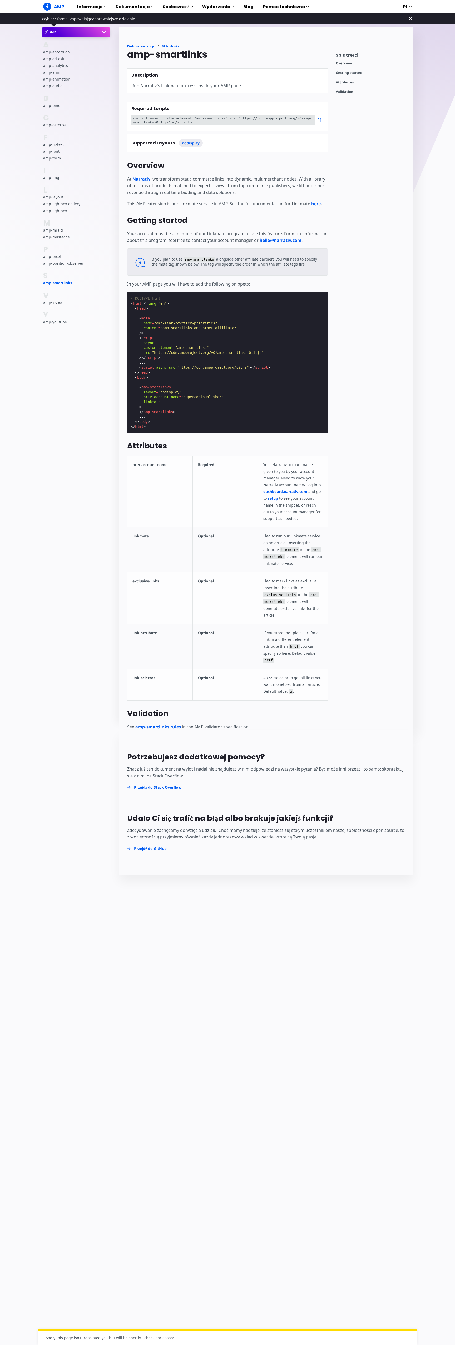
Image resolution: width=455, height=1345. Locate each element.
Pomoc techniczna (284, 7)
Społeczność (176, 7)
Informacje (90, 7)
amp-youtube (55, 321)
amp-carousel (55, 124)
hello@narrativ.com (280, 240)
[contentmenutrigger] (372, 56)
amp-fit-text (53, 144)
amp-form (52, 158)
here (316, 204)
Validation (344, 91)
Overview (344, 63)
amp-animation (56, 79)
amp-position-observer (63, 263)
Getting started (349, 73)
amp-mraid (53, 230)
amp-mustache (56, 236)
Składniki (170, 46)
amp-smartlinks (57, 282)
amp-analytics (55, 65)
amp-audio (52, 85)
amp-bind (52, 105)
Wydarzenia (216, 7)
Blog (248, 7)
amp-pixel (52, 256)
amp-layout (53, 197)
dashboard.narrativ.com (285, 491)
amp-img (51, 177)
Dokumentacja (133, 7)
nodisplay (191, 143)
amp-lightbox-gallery (61, 203)
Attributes (345, 82)
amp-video (52, 302)
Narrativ (141, 179)
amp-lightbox (55, 210)
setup (273, 498)
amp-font (51, 151)
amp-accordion (56, 51)
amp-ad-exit (54, 58)
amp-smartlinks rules (158, 727)
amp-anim (52, 72)
